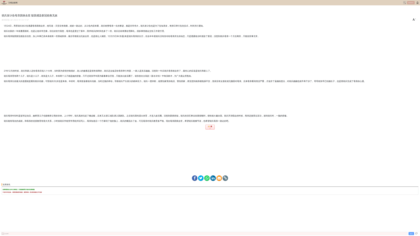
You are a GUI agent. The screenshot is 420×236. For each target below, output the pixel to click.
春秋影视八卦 (7, 20)
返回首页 (411, 2)
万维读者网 (13, 3)
